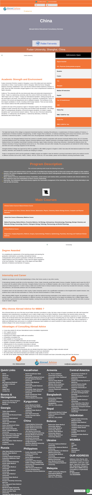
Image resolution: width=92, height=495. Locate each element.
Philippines (31, 448)
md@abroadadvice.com (73, 364)
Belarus (51, 421)
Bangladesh (54, 394)
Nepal (50, 408)
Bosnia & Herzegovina (8, 396)
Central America (79, 370)
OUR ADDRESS (79, 455)
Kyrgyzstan (31, 401)
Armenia (52, 370)
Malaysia (52, 468)
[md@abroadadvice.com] (73, 358)
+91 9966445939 (41, 2)
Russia (5, 447)
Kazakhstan (31, 370)
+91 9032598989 (52, 2)
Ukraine (51, 440)
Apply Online (40, 5)
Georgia (5, 407)
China (27, 420)
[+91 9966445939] (18, 358)
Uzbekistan (76, 415)
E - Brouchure (52, 5)
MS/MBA (75, 439)
